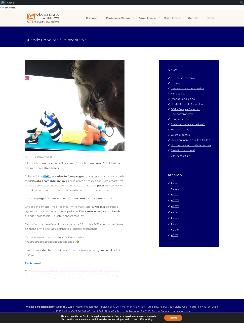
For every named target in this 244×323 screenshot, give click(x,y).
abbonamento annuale (45, 270)
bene (85, 270)
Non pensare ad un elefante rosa (191, 145)
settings (149, 319)
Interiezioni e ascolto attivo (187, 88)
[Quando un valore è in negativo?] (74, 105)
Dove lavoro (172, 18)
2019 (175, 223)
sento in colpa (54, 278)
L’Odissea (176, 83)
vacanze (92, 278)
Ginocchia (84, 273)
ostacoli (67, 275)
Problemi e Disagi (118, 18)
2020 (175, 217)
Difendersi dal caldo (183, 98)
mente (94, 273)
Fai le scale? (178, 93)
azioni (77, 270)
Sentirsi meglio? (180, 155)
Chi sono (91, 18)
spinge (82, 278)
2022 (175, 206)
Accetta (173, 317)
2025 (175, 188)
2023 (175, 200)
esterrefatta (49, 273)
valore (102, 278)
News (210, 18)
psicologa (111, 275)
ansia (70, 270)
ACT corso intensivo (183, 78)
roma (41, 278)
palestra (98, 275)
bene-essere (96, 270)
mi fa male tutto (109, 273)
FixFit (61, 273)
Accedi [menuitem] (11, 2)
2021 (174, 212)
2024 (175, 194)
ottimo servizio (83, 275)
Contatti (193, 18)
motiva (29, 275)
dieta (37, 273)
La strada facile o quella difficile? (190, 140)
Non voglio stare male (47, 275)
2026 (175, 182)
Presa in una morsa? (183, 150)
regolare (31, 278)
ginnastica (71, 273)
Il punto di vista (180, 119)
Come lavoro (147, 18)
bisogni (108, 270)
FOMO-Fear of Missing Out (187, 104)
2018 (175, 229)
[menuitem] (3, 2)
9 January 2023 (43, 157)
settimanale (71, 278)
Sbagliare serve (180, 129)
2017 (174, 235)
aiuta (63, 270)
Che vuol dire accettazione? (188, 124)
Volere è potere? (181, 134)
